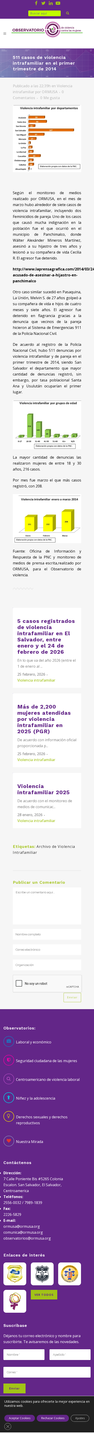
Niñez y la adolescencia (35, 1098)
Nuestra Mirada (29, 1141)
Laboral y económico (33, 1042)
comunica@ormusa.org (23, 1232)
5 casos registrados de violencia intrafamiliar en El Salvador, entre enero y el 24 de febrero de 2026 (46, 636)
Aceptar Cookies (19, 1418)
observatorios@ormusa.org (27, 1238)
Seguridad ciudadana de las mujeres (46, 1060)
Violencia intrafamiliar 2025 (43, 789)
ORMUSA (49, 91)
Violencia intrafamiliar (36, 680)
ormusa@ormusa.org (21, 1226)
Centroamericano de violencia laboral (48, 1079)
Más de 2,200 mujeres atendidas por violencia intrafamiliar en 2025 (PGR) (44, 719)
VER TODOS (44, 1295)
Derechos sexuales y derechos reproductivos (42, 1119)
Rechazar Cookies (52, 1418)
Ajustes (80, 1418)
